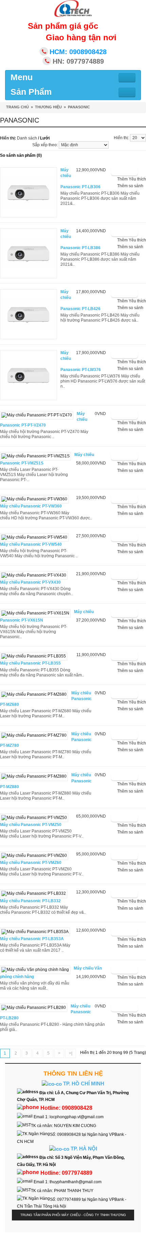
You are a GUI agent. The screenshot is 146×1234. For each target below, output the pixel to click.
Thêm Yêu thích (131, 179)
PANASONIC (79, 107)
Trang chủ (17, 107)
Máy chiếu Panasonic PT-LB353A (32, 938)
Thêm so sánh (130, 185)
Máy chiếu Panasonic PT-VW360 (31, 506)
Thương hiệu (48, 107)
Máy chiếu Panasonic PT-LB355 (30, 663)
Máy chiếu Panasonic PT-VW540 (31, 544)
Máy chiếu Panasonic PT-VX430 (30, 582)
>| (70, 1053)
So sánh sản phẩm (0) (21, 155)
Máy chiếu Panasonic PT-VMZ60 (30, 862)
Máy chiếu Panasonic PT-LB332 (30, 901)
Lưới (45, 138)
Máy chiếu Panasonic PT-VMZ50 (30, 824)
